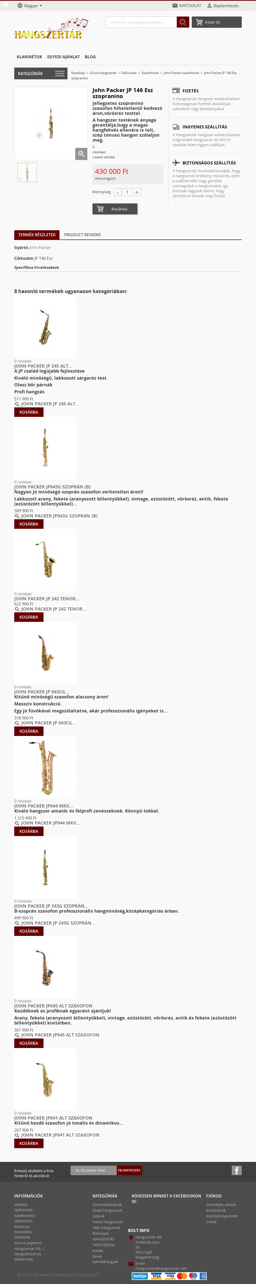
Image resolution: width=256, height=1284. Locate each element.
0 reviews (23, 361)
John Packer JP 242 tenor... (46, 599)
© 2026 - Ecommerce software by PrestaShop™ (58, 1274)
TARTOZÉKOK (103, 1244)
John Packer (40, 247)
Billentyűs (100, 1233)
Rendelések (216, 1210)
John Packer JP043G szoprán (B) (52, 487)
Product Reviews (82, 234)
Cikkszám (24, 258)
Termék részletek (37, 234)
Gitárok (98, 1216)
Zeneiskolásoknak (107, 1204)
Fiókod (214, 1196)
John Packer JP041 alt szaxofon (53, 1118)
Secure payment (28, 1242)
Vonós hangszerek (107, 1221)
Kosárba (119, 209)
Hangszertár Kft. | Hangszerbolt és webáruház (29, 1253)
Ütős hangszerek (106, 1227)
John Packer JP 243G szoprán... (51, 906)
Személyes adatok (221, 1204)
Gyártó (21, 247)
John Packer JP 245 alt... (43, 366)
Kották (97, 1250)
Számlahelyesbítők (221, 1216)
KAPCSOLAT (190, 5)
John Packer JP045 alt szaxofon (53, 1006)
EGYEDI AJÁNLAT (63, 57)
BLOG (90, 57)
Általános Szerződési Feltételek (23, 1231)
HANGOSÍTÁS (103, 1239)
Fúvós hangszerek (107, 1210)
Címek (211, 1221)
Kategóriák (30, 73)
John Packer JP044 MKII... (43, 806)
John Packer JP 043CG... (41, 692)
